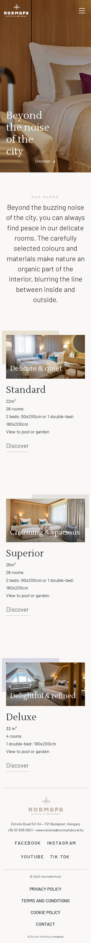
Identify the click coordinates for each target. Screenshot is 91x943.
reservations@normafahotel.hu (59, 830)
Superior (25, 553)
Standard (26, 390)
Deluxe (21, 717)
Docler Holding (40, 936)
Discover (42, 160)
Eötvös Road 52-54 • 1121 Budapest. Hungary (45, 824)
